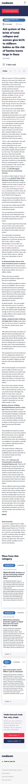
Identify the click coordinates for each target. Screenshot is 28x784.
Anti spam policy (6, 780)
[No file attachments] (15, 71)
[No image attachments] (10, 71)
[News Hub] (8, 3)
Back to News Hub (11, 11)
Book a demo (13, 735)
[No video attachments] (24, 71)
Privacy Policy (6, 773)
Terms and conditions (7, 776)
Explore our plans (13, 741)
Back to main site (9, 761)
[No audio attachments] (19, 71)
